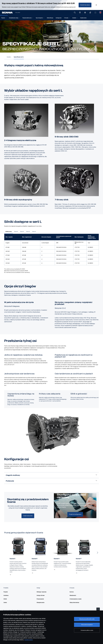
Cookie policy (28, 640)
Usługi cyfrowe (40, 595)
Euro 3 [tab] (34, 231)
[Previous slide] (5, 552)
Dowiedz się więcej (85, 5)
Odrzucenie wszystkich (87, 624)
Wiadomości (73, 595)
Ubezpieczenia (40, 602)
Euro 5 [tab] (22, 231)
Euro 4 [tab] (28, 231)
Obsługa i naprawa (41, 592)
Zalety (5, 602)
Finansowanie (40, 599)
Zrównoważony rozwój (75, 599)
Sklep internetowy (74, 602)
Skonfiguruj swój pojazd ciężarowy (71, 495)
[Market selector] (85, 12)
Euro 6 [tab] (16, 231)
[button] (95, 12)
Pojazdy (6, 592)
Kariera (72, 592)
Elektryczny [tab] (8, 231)
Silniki (5, 599)
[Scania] (7, 12)
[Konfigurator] (90, 12)
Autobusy (6, 595)
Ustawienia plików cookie (87, 630)
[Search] (74, 12)
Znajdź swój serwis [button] (28, 515)
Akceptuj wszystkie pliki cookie (87, 619)
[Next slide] (97, 552)
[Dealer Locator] (79, 12)
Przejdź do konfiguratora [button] (75, 514)
